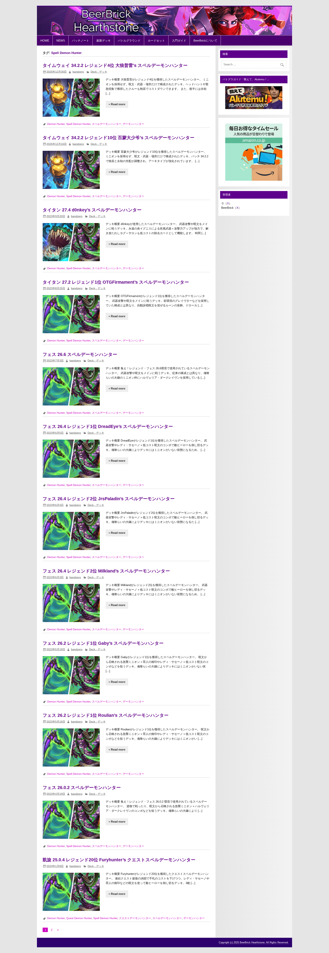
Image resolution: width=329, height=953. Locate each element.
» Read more (117, 104)
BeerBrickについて (205, 40)
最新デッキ (103, 40)
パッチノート (80, 40)
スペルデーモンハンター (106, 124)
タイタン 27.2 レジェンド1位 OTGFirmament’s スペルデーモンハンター (116, 282)
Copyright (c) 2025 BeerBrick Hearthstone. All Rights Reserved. (254, 942)
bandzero (78, 71)
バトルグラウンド (129, 40)
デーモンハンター (133, 124)
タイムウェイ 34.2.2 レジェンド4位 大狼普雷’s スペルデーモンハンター (115, 65)
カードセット (156, 40)
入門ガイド (179, 40)
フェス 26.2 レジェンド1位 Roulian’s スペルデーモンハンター (105, 715)
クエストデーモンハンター (135, 918)
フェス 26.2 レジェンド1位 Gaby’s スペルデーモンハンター (103, 643)
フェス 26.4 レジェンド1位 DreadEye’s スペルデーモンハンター (108, 426)
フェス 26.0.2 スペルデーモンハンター (82, 787)
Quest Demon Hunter (79, 918)
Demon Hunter (56, 124)
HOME (44, 40)
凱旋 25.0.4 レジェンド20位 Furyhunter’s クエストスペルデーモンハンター (119, 859)
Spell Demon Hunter (78, 124)
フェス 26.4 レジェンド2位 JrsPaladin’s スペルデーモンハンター (109, 498)
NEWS (60, 40)
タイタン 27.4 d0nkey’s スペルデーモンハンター (92, 209)
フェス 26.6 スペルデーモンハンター (80, 354)
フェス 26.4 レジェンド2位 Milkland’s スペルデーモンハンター (106, 570)
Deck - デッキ (99, 71)
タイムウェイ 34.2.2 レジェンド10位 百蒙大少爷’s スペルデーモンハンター (118, 137)
